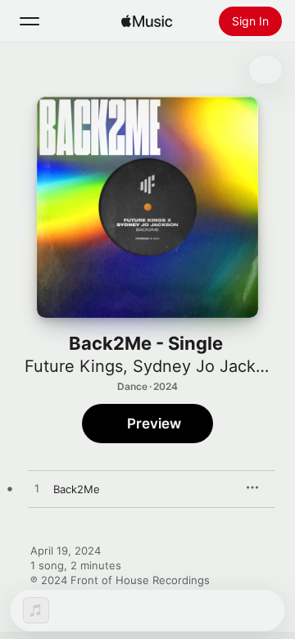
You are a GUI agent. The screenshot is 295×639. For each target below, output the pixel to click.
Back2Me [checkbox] (76, 489)
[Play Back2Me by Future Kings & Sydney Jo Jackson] (36, 489)
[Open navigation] (29, 21)
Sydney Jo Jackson (208, 366)
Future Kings (74, 366)
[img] (146, 21)
